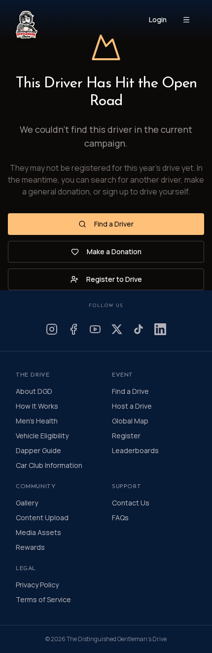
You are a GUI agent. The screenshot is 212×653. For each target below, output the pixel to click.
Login (158, 19)
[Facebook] (73, 329)
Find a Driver (114, 224)
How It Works (37, 406)
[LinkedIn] (160, 329)
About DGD (34, 391)
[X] (117, 329)
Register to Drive (114, 279)
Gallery (27, 502)
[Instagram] (52, 329)
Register (126, 435)
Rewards (30, 547)
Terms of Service (43, 599)
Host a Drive (132, 406)
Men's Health (37, 420)
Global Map (130, 420)
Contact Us (130, 502)
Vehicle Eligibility (42, 435)
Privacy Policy (37, 584)
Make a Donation (114, 251)
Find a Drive (130, 391)
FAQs (120, 517)
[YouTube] (95, 329)
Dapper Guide (38, 450)
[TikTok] (138, 329)
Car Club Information (49, 465)
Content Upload (42, 517)
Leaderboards (135, 450)
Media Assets (38, 532)
